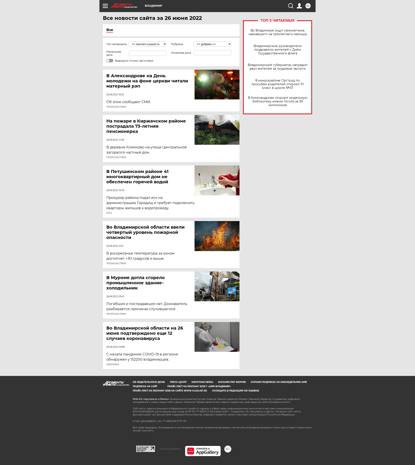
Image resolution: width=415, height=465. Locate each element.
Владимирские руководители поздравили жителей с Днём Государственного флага (278, 49)
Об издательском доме (149, 382)
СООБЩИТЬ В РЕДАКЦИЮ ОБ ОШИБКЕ (235, 390)
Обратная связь (202, 382)
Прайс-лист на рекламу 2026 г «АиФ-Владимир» (199, 386)
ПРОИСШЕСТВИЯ (116, 107)
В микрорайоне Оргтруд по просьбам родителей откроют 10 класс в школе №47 (277, 84)
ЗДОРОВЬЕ (112, 364)
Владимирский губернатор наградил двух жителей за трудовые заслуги (278, 67)
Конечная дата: (181, 52)
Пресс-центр (178, 382)
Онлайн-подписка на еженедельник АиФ (279, 382)
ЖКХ (109, 213)
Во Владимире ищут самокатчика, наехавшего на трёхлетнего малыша (278, 32)
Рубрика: (177, 44)
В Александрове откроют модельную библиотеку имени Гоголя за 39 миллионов (277, 101)
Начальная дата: (113, 53)
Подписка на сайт (145, 386)
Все (109, 30)
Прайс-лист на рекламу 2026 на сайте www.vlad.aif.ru (170, 390)
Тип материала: (116, 44)
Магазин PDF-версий (232, 382)
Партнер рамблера (170, 449)
